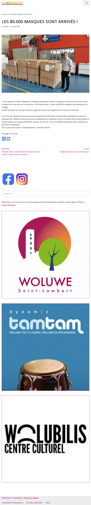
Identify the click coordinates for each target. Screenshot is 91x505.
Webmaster (6, 498)
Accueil (4, 14)
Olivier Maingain (8, 205)
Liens (48, 502)
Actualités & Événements (12, 502)
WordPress (17, 498)
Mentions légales (31, 498)
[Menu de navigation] (86, 3)
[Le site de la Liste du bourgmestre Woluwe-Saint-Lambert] (12, 3)
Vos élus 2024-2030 (34, 502)
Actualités (5, 26)
